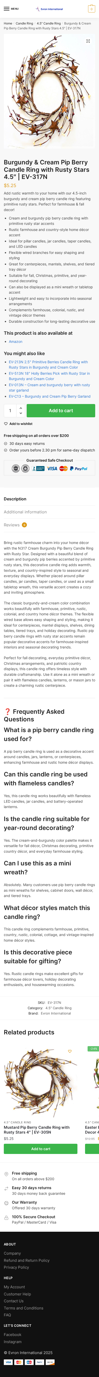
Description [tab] (15, 498)
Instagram (13, 1341)
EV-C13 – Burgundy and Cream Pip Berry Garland (50, 396)
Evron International (56, 1013)
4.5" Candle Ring (49, 23)
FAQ (7, 1315)
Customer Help (17, 1294)
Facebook (12, 1334)
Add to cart (61, 410)
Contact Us (14, 1300)
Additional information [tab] (25, 511)
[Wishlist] (70, 1051)
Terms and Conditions (23, 1308)
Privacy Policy (16, 1267)
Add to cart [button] (40, 1149)
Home (8, 23)
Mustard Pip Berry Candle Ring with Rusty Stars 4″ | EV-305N (37, 1130)
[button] (88, 41)
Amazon (15, 341)
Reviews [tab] (14, 524)
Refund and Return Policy (27, 1260)
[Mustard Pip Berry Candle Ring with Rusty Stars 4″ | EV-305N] (40, 1081)
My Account (14, 1286)
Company (12, 1253)
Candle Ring (24, 23)
